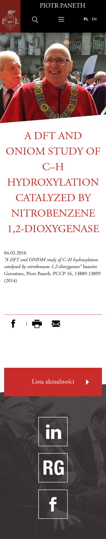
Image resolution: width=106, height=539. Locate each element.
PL (86, 18)
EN (94, 18)
